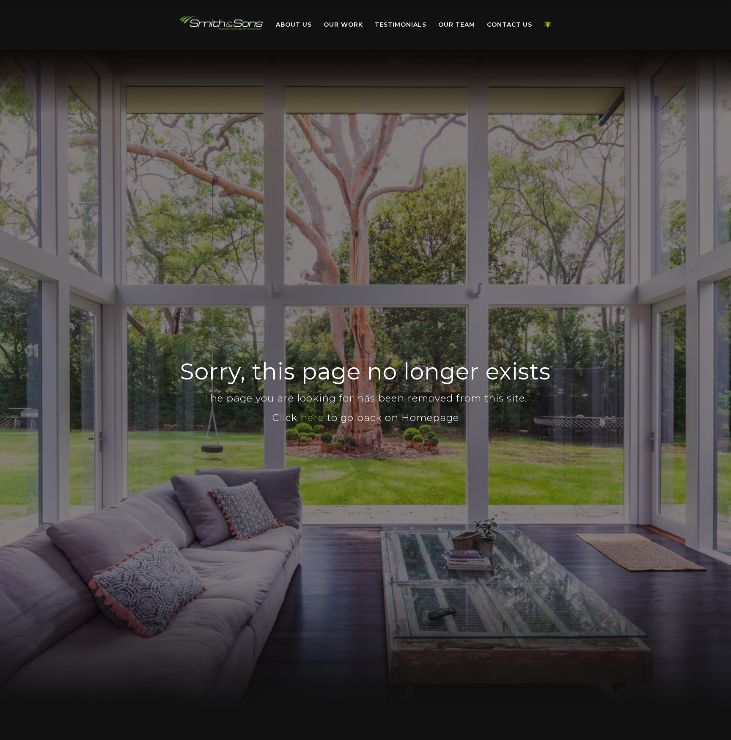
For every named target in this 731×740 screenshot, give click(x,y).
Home (221, 23)
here (312, 418)
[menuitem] (221, 25)
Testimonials (400, 24)
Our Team (456, 24)
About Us (294, 24)
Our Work (343, 24)
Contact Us (509, 24)
